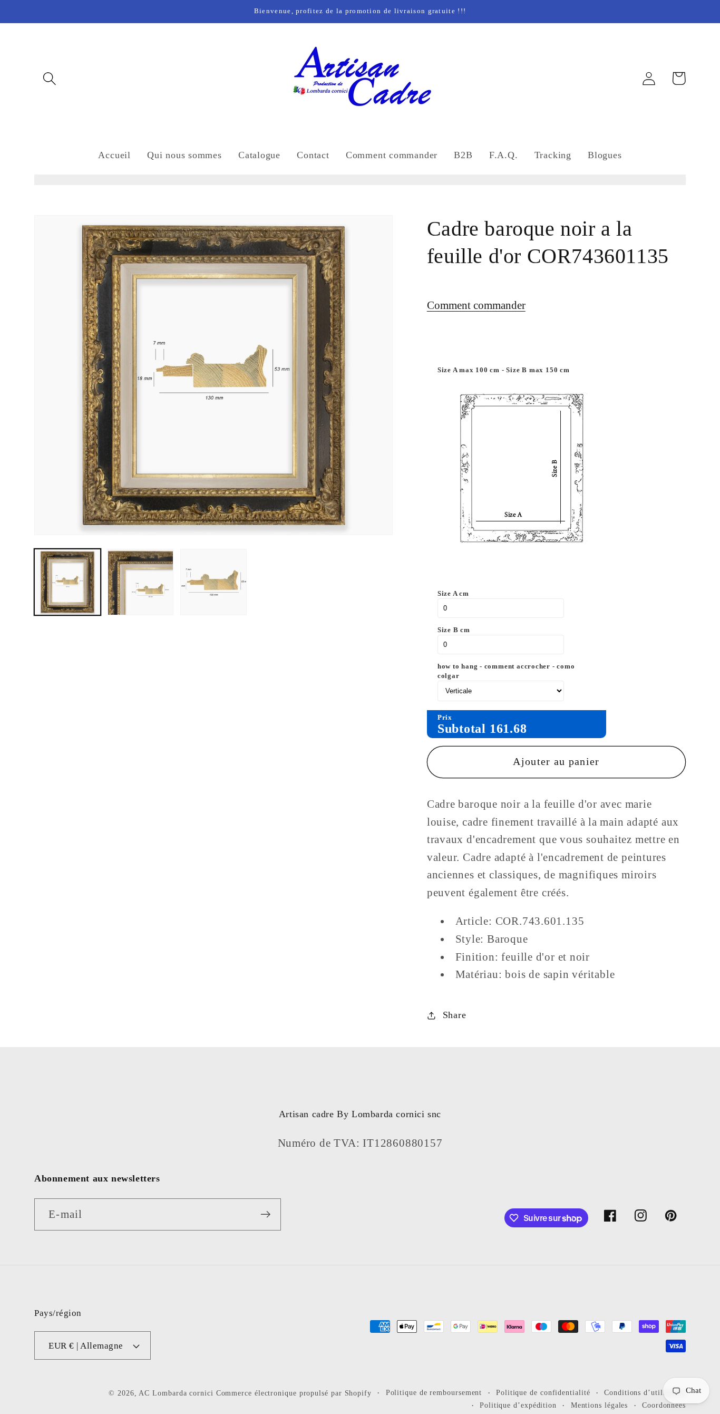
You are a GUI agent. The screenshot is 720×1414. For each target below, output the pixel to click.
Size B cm (453, 630)
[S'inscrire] (265, 1214)
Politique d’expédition (518, 1405)
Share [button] (454, 1015)
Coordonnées (664, 1405)
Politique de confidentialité (543, 1392)
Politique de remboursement (434, 1392)
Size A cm (453, 593)
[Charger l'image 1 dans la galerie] (67, 582)
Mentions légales (599, 1405)
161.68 (508, 728)
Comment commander (476, 305)
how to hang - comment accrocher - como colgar (506, 671)
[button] (49, 78)
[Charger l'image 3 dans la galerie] (213, 582)
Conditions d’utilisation (645, 1392)
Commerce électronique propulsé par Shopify (294, 1393)
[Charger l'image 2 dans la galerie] (141, 582)
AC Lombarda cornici (176, 1393)
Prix (444, 717)
